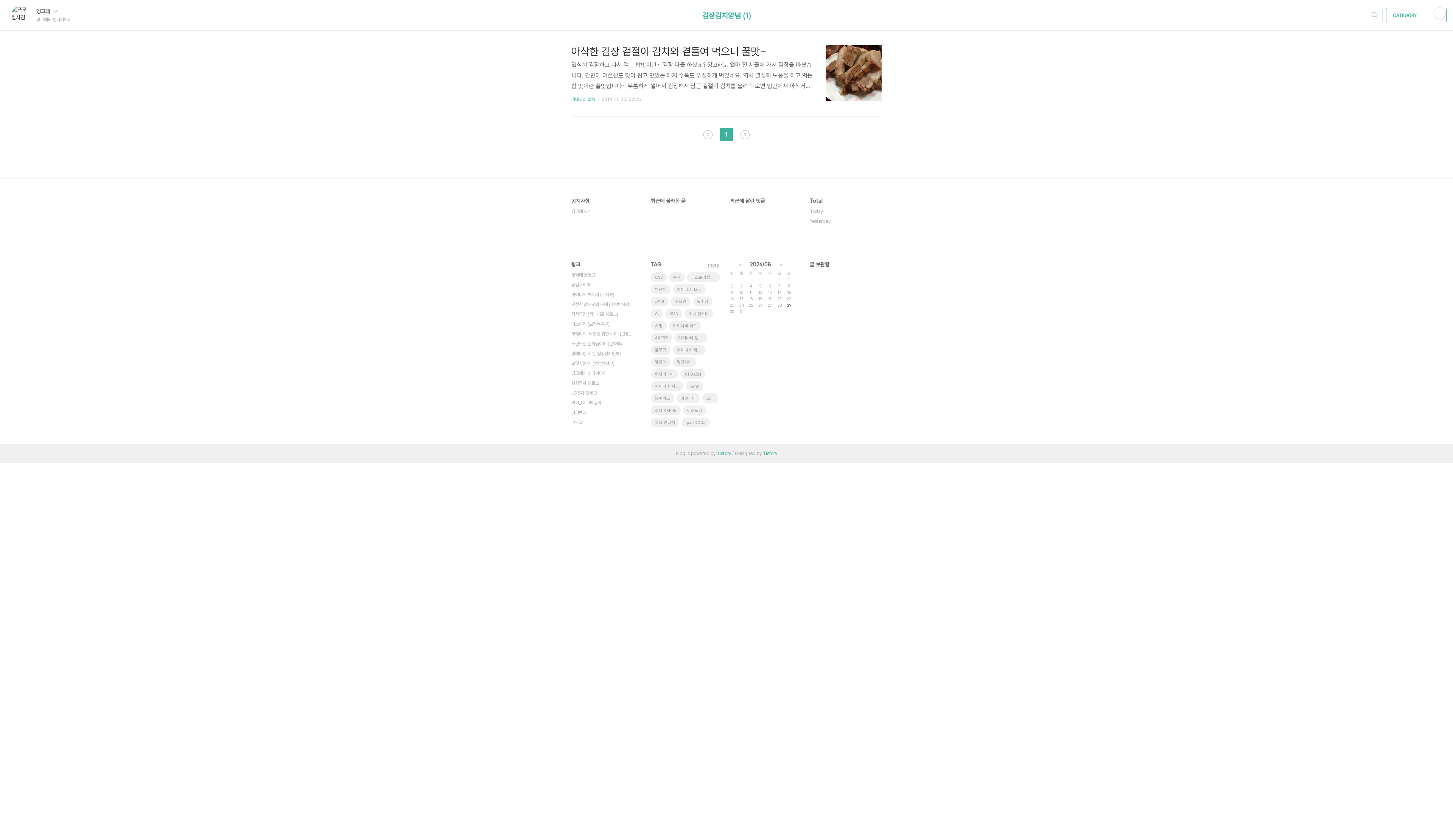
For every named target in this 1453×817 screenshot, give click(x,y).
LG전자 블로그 (584, 393)
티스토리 (694, 410)
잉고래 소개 (581, 211)
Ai (657, 313)
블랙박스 (662, 398)
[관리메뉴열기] (1439, 13)
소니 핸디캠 (665, 422)
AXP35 (661, 337)
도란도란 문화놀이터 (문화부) (596, 343)
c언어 (659, 301)
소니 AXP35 (666, 410)
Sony (694, 386)
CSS (659, 277)
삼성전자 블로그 (585, 383)
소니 (710, 398)
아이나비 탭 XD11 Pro (669, 386)
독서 (677, 277)
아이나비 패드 (685, 325)
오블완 (680, 301)
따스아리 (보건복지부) (590, 324)
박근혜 (660, 289)
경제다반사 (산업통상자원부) (596, 353)
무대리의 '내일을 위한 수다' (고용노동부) (603, 334)
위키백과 (578, 412)
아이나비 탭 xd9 (692, 337)
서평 (659, 325)
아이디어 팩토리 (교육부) (592, 294)
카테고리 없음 (583, 99)
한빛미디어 (664, 374)
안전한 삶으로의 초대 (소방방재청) (601, 304)
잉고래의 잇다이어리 (589, 373)
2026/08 (760, 264)
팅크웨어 (684, 362)
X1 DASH (692, 374)
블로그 (660, 350)
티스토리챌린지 (704, 277)
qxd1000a (696, 422)
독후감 (702, 301)
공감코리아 (580, 284)
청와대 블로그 (583, 275)
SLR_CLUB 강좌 (586, 402)
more (713, 265)
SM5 (673, 313)
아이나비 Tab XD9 (691, 289)
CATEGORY (1405, 15)
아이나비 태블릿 (691, 350)
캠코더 (660, 362)
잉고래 (43, 11)
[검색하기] (1374, 15)
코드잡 (577, 422)
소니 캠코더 (699, 313)
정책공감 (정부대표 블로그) (594, 314)
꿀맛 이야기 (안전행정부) (592, 363)
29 (789, 305)
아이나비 (688, 398)
